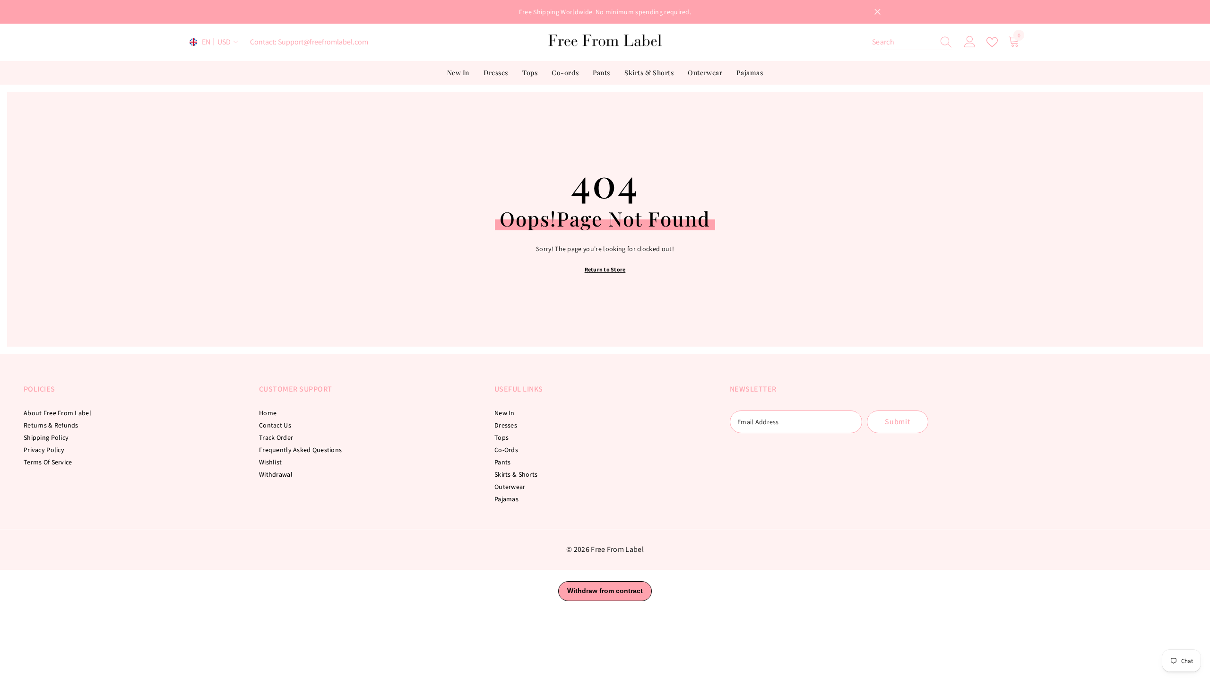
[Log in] (970, 42)
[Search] (912, 42)
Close (877, 12)
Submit (897, 422)
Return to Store (605, 269)
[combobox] (903, 42)
